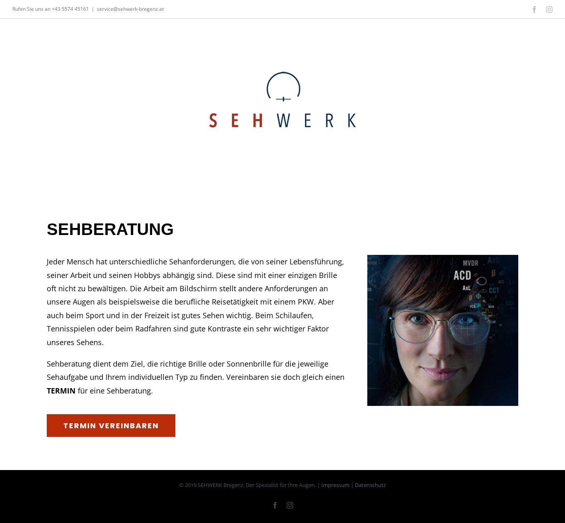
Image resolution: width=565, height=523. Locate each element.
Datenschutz (370, 485)
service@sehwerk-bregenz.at (130, 8)
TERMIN (61, 391)
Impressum (335, 485)
